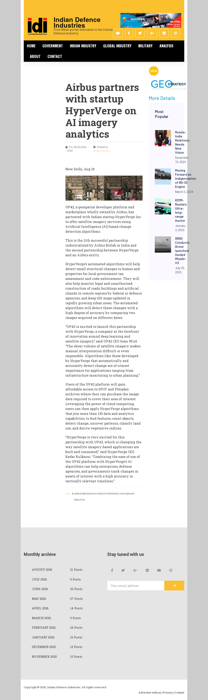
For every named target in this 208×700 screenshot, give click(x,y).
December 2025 (44, 647)
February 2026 (44, 627)
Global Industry (117, 45)
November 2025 (44, 656)
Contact (55, 56)
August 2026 (42, 569)
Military (145, 45)
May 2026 (39, 599)
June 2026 (40, 589)
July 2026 (39, 579)
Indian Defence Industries (77, 22)
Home (31, 45)
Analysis (166, 45)
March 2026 (41, 618)
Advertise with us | (150, 692)
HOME (68, 493)
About (35, 56)
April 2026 (40, 608)
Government (52, 45)
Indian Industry (83, 45)
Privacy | (168, 692)
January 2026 (43, 637)
